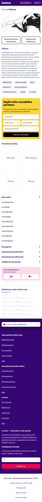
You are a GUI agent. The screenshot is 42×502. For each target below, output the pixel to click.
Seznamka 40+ (8, 226)
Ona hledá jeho (8, 202)
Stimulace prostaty (9, 92)
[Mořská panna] (31, 157)
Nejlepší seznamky (8, 340)
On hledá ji (6, 207)
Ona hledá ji (6, 216)
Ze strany (32, 92)
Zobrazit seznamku (21, 135)
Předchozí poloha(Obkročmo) (11, 40)
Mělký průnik (7, 82)
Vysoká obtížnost (21, 87)
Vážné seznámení (7, 345)
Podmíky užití (21, 488)
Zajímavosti (6, 413)
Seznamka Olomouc (9, 387)
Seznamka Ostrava (8, 382)
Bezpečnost (6, 407)
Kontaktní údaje (21, 497)
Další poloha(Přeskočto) (31, 40)
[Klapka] (31, 181)
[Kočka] (11, 181)
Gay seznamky (7, 356)
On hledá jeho (7, 212)
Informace (5, 418)
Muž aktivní (7, 87)
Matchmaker (25, 3)
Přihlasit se (21, 466)
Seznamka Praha (7, 371)
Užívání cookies (21, 493)
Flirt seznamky (7, 350)
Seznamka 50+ (8, 231)
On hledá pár (7, 236)
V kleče (22, 92)
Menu (37, 3)
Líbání (32, 82)
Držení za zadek (20, 82)
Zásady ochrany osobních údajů (21, 483)
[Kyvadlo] (11, 157)
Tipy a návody (6, 402)
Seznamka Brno (7, 376)
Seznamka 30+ (7, 221)
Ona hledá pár (7, 240)
